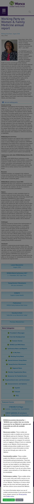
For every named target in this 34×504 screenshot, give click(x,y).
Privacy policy (23, 494)
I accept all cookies (9, 500)
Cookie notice (10, 496)
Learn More (19, 500)
